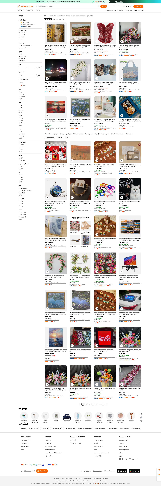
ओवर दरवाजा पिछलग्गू (113, 428)
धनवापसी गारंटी (48, 443)
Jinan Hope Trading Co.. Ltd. (126, 126)
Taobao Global (87, 478)
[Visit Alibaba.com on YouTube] (133, 459)
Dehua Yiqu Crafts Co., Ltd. (101, 210)
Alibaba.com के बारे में (26, 436)
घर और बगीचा (53, 16)
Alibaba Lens (27, 471)
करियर (22, 449)
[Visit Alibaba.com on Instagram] (130, 459)
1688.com (63, 478)
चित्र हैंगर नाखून (137, 428)
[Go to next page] (106, 404)
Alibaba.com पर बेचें (123, 440)
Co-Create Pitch (25, 443)
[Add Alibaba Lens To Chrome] (42, 471)
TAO (93, 478)
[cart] (119, 6)
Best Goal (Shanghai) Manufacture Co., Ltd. (105, 128)
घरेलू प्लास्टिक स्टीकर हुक (70, 428)
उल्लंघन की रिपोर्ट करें (98, 456)
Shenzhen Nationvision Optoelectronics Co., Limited (56, 89)
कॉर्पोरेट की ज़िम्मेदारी (25, 446)
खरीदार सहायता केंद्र (98, 440)
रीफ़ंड (95, 449)
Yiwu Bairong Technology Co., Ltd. (103, 173)
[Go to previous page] (79, 404)
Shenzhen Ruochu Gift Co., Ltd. (102, 247)
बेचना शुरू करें (122, 443)
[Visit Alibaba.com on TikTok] (137, 459)
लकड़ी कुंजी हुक (89, 134)
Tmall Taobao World (72, 478)
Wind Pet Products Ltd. (125, 210)
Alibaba (46, 16)
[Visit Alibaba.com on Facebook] (120, 459)
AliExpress (56, 478)
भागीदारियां (121, 453)
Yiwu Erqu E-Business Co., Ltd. (52, 210)
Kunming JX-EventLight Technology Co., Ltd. (56, 283)
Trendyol (98, 478)
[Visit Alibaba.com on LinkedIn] (123, 459)
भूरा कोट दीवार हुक (50, 137)
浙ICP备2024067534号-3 (123, 483)
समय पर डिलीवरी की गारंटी (50, 446)
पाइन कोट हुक (45, 428)
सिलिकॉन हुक (130, 134)
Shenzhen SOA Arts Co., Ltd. (77, 126)
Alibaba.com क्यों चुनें (26, 440)
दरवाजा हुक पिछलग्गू (125, 428)
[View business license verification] (95, 483)
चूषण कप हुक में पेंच (34, 428)
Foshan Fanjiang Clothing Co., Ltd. (103, 91)
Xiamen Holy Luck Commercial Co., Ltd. (129, 89)
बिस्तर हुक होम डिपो (78, 134)
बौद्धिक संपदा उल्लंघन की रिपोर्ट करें (101, 453)
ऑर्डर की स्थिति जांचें (123, 446)
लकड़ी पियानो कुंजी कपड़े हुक (118, 134)
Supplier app (87, 471)
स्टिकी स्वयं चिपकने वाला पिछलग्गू (86, 428)
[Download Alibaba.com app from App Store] (122, 471)
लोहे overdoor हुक (101, 428)
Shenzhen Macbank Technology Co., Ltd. (104, 54)
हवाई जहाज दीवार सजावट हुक (102, 134)
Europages (105, 478)
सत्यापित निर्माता (73, 440)
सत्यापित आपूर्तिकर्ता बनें (124, 449)
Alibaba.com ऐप (97, 471)
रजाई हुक (60, 137)
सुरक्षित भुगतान (48, 440)
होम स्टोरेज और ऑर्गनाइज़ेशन (64, 16)
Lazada (80, 478)
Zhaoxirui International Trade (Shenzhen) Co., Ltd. (80, 210)
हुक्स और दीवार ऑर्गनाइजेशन (79, 16)
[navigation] (30, 210)
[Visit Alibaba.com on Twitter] (127, 459)
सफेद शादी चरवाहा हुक (57, 428)
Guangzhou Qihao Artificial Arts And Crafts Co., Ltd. (80, 89)
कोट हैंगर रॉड (23, 428)
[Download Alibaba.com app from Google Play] (134, 471)
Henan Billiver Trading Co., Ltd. (77, 284)
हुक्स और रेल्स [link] (90, 16)
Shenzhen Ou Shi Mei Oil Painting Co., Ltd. (55, 128)
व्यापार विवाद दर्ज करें (98, 446)
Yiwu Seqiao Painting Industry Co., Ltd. (79, 52)
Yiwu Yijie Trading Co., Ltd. (51, 172)
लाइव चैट (96, 443)
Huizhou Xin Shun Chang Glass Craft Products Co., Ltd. (56, 246)
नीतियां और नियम (48, 456)
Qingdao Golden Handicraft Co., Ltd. (128, 54)
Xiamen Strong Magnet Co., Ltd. (127, 247)
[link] (159, 470)
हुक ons (68, 137)
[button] (99, 6)
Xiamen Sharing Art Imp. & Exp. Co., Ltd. (80, 172)
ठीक (39, 67)
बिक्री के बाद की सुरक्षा (50, 449)
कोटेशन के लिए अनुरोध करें (75, 443)
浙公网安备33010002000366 (108, 483)
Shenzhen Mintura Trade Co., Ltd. (53, 52)
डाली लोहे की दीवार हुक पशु (52, 134)
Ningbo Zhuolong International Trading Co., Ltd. (130, 172)
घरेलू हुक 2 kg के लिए (66, 134)
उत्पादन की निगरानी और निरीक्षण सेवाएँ (53, 453)
